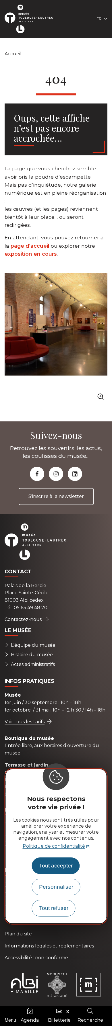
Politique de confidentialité (54, 846)
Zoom (101, 398)
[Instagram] (56, 474)
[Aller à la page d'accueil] (32, 19)
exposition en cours (31, 254)
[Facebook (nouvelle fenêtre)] (37, 474)
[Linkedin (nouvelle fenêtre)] (75, 474)
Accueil (13, 53)
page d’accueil (30, 246)
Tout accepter (56, 866)
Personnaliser (56, 887)
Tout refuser (53, 908)
